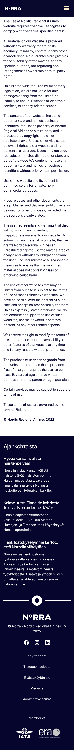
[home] (13, 8)
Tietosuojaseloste (36, 667)
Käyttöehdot (37, 656)
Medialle (36, 688)
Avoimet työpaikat (37, 699)
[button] (47, 8)
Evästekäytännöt (37, 677)
